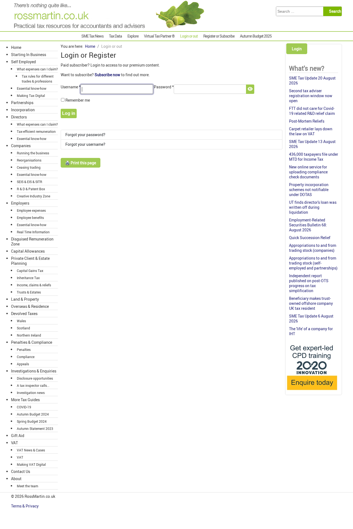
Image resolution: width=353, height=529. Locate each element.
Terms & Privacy (25, 506)
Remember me (77, 100)
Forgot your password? (85, 134)
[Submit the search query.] (334, 11)
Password (164, 86)
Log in (68, 113)
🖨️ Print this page (80, 162)
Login (297, 48)
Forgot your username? (85, 144)
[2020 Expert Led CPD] (311, 391)
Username (71, 86)
